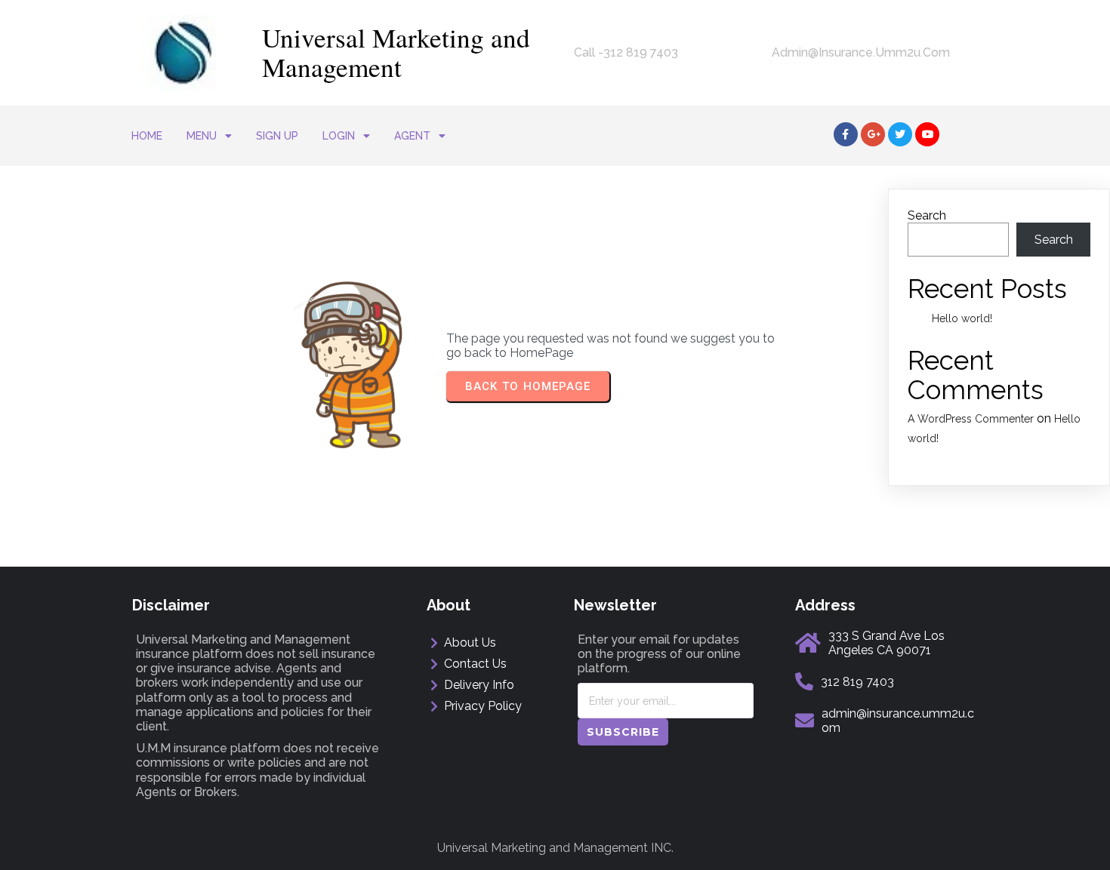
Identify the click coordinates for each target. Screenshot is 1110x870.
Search (927, 215)
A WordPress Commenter (971, 419)
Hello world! (962, 318)
